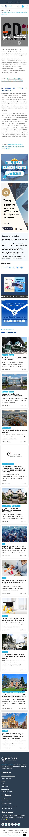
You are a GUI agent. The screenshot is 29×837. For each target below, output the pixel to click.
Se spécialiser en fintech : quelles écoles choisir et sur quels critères (14, 240)
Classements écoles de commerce (17, 692)
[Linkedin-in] (13, 2)
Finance (4, 577)
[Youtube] (19, 2)
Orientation (4, 615)
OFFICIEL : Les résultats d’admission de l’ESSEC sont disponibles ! (11, 510)
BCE (3, 355)
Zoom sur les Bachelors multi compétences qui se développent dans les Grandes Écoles (12, 146)
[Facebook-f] (6, 2)
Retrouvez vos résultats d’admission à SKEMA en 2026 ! (12, 395)
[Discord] (23, 2)
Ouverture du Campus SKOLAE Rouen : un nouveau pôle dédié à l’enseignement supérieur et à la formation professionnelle (13, 735)
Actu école (8, 10)
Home (2, 10)
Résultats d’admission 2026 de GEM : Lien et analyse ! (14, 358)
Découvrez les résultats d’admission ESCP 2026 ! (14, 431)
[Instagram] (16, 2)
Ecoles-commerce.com (7, 764)
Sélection (11, 355)
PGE (6, 355)
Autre (3, 543)
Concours (11, 464)
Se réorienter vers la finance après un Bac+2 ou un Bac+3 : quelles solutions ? (14, 244)
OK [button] (24, 835)
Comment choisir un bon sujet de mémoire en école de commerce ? (12, 248)
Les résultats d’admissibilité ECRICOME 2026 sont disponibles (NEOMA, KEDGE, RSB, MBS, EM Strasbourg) (13, 469)
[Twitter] (9, 2)
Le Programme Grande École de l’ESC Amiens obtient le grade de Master (13, 253)
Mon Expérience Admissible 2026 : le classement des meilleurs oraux (13, 257)
